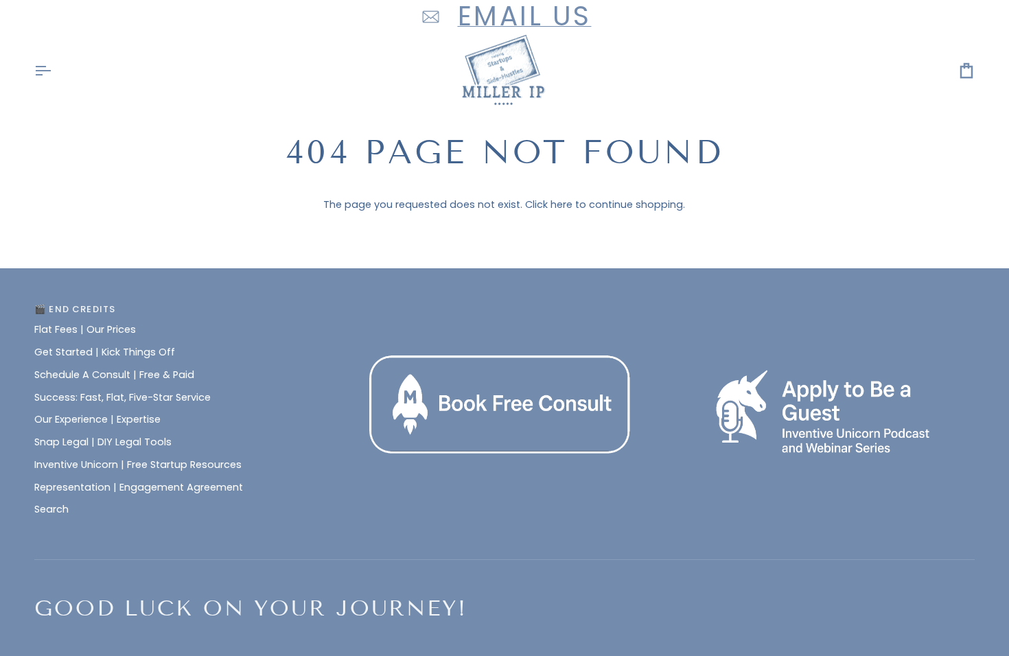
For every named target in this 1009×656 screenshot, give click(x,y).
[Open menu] (55, 71)
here (561, 204)
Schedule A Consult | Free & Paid (114, 375)
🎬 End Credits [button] (74, 309)
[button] (504, 306)
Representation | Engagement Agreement (138, 487)
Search (51, 509)
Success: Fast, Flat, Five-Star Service (122, 397)
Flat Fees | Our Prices (85, 329)
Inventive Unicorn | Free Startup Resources (138, 464)
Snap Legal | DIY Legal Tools (103, 442)
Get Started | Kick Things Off (104, 352)
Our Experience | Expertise (97, 419)
